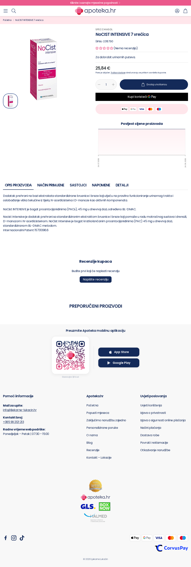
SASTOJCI (78, 185)
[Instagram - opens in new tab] (13, 538)
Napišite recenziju (95, 279)
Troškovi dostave (118, 72)
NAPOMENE (101, 185)
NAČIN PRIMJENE (50, 185)
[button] (5, 10)
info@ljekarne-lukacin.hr (20, 410)
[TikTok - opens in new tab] (22, 538)
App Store (121, 352)
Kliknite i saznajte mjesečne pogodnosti (94, 2)
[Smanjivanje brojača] (99, 84)
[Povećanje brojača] (113, 84)
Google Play (121, 363)
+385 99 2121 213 (13, 422)
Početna (7, 20)
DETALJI (122, 185)
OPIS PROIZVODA (18, 185)
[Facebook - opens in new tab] (5, 538)
